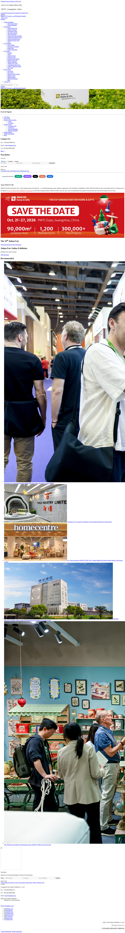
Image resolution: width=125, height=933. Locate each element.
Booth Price (10, 48)
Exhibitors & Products (13, 59)
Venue (9, 54)
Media (16, 161)
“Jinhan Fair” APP (12, 63)
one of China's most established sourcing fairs (20, 190)
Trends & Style (11, 126)
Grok (35, 176)
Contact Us (7, 82)
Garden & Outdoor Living (14, 37)
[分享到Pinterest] (8, 918)
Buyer (4, 161)
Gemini (50, 176)
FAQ (8, 42)
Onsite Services (11, 56)
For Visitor (7, 51)
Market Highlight (12, 130)
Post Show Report (12, 33)
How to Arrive (15, 882)
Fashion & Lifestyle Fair (21, 13)
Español (23, 16)
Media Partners (11, 77)
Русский (8, 16)
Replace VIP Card (12, 60)
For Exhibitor (7, 43)
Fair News (10, 71)
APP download (5, 255)
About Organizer (12, 34)
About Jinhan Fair (12, 28)
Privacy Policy (33, 882)
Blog (8, 80)
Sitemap (39, 882)
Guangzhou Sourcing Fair (8, 13)
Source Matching (12, 25)
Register (9, 52)
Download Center (12, 31)
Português (18, 16)
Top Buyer (10, 127)
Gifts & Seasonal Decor (13, 39)
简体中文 (3, 16)
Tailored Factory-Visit (13, 40)
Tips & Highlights (12, 129)
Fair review (10, 72)
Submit (58, 878)
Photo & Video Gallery (13, 74)
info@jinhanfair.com (10, 145)
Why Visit (10, 68)
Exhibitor (10, 161)
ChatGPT (18, 176)
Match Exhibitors (12, 62)
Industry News (11, 75)
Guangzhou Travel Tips (13, 65)
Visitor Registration (6, 244)
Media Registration (12, 78)
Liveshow (10, 123)
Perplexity (27, 176)
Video (9, 121)
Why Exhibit (10, 45)
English (3, 14)
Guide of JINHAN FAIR (14, 66)
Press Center (7, 69)
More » (3, 151)
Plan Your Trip (11, 57)
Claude (42, 176)
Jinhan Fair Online (12, 23)
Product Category (12, 30)
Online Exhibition (9, 22)
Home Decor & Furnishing (14, 36)
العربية (13, 16)
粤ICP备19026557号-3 (118, 925)
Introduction (7, 27)
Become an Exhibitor (13, 46)
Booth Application (12, 49)
